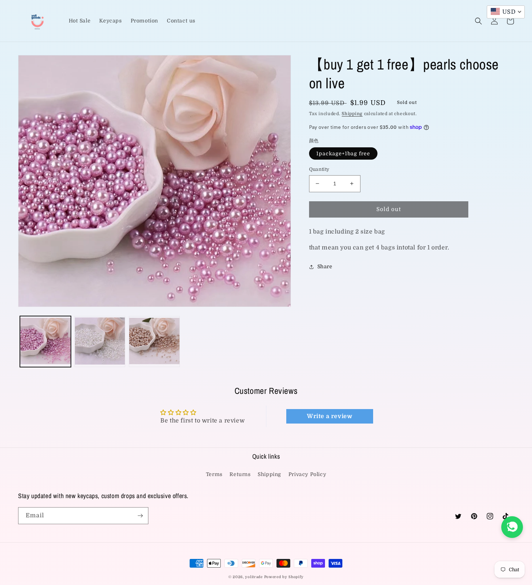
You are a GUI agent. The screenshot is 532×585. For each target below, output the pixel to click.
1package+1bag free (343, 153)
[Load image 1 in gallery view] (45, 341)
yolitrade (253, 577)
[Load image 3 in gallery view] (154, 341)
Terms (214, 474)
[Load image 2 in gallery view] (100, 341)
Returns (239, 474)
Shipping (352, 113)
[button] (478, 21)
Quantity (319, 169)
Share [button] (325, 266)
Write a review (329, 416)
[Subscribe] (140, 515)
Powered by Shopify (284, 577)
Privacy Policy (307, 474)
